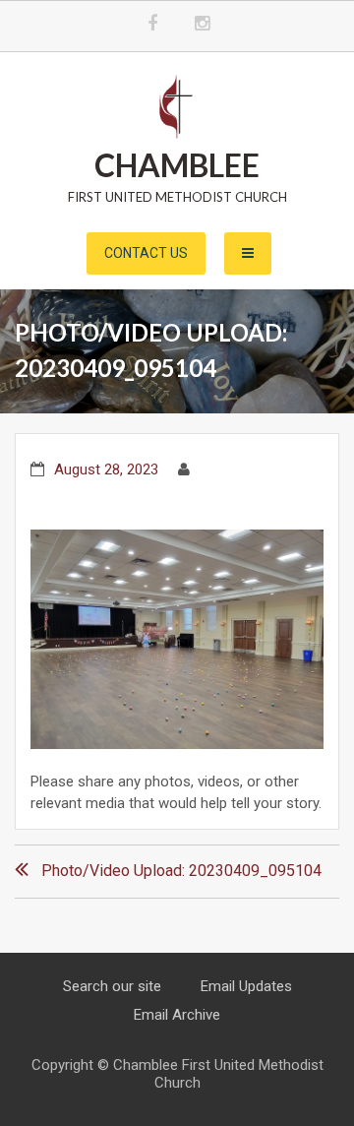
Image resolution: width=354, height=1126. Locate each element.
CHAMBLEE (177, 165)
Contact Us (146, 253)
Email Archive (177, 1015)
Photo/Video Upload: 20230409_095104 (181, 870)
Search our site (112, 986)
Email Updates (246, 986)
